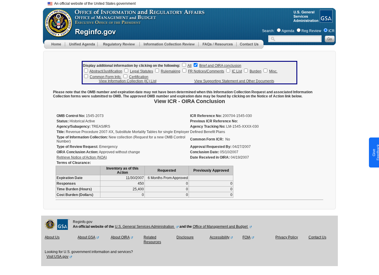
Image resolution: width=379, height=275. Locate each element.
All (189, 66)
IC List (237, 71)
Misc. (273, 71)
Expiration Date (70, 178)
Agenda (288, 31)
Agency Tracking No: (207, 126)
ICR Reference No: (206, 116)
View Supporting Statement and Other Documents (234, 81)
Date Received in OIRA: (210, 157)
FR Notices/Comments (206, 71)
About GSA (86, 237)
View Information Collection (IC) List (127, 81)
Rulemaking (170, 71)
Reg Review (311, 31)
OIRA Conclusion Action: (77, 152)
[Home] (54, 47)
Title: (61, 132)
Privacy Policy (286, 237)
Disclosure (185, 237)
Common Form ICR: (207, 139)
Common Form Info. (105, 77)
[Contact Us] (250, 47)
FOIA (246, 237)
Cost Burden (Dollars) (75, 195)
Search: (268, 31)
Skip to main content (193, 2)
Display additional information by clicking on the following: (131, 66)
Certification (138, 77)
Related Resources (152, 239)
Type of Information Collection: (82, 137)
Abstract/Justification (105, 71)
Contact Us (317, 237)
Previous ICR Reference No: (214, 121)
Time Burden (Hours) (74, 189)
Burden (255, 71)
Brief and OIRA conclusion (220, 66)
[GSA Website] (325, 20)
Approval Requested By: (211, 147)
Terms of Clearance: (74, 163)
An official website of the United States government (94, 3)
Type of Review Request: (77, 147)
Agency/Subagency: (74, 126)
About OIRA (120, 237)
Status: (63, 121)
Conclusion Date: (204, 152)
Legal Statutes (141, 71)
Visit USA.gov (57, 257)
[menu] (81, 44)
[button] (81, 44)
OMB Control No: (71, 116)
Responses (66, 183)
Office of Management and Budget (220, 227)
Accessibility (219, 237)
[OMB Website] (56, 34)
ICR (331, 31)
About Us (52, 237)
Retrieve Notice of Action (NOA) (82, 157)
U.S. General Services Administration (145, 227)
